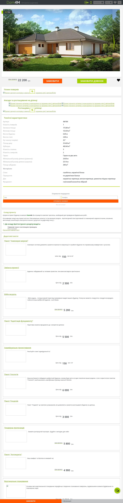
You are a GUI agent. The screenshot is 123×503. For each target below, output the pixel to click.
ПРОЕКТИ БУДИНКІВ (29, 3)
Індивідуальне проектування (17, 421)
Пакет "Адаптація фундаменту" (18, 395)
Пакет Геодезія (11, 475)
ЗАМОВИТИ (52, 81)
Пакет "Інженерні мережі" (16, 314)
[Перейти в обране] (115, 2)
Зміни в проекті (11, 341)
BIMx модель (10, 368)
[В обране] (118, 80)
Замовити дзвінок (91, 81)
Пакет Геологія (11, 448)
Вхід (107, 2)
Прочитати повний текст (11, 304)
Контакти (97, 2)
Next (114, 42)
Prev (9, 42)
